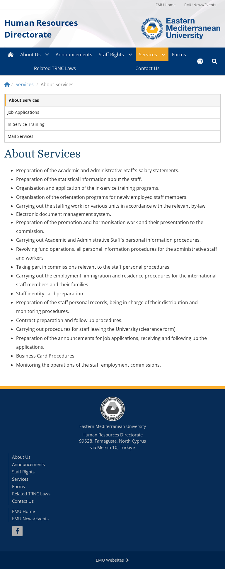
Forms (179, 54)
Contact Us (147, 68)
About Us (30, 54)
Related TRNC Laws (55, 68)
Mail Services (20, 136)
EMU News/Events (200, 4)
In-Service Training (26, 124)
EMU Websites (110, 560)
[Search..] (214, 61)
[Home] (7, 84)
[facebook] (17, 531)
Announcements (74, 54)
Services (148, 54)
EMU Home (165, 4)
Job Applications (23, 112)
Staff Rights (111, 54)
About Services (24, 100)
